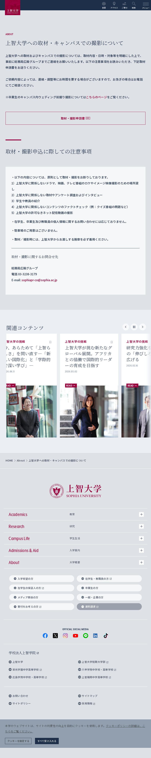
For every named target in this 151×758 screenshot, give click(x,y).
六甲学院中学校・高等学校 (98, 669)
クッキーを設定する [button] (18, 741)
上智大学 (18, 662)
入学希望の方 (25, 578)
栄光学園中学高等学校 (26, 669)
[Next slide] (142, 327)
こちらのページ (96, 97)
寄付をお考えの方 (28, 606)
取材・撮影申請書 (73, 118)
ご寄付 (124, 7)
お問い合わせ (20, 696)
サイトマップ (89, 696)
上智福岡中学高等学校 (95, 677)
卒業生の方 (91, 588)
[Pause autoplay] (134, 327)
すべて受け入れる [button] (47, 741)
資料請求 (90, 606)
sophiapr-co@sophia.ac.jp (39, 280)
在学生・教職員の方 (97, 578)
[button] (58, 342)
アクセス (114, 7)
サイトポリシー (22, 703)
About (9, 34)
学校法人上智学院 (22, 652)
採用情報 (87, 703)
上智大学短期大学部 (94, 662)
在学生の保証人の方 (29, 588)
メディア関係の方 (28, 597)
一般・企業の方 (94, 597)
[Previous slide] (125, 327)
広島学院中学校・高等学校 (29, 677)
